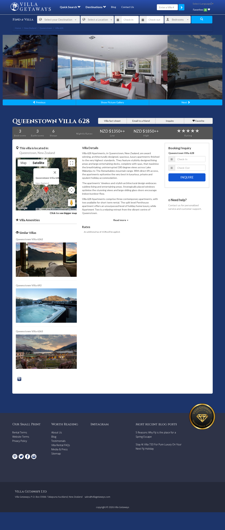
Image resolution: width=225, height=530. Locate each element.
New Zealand (46, 153)
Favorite (199, 120)
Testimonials (58, 441)
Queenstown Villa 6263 (29, 331)
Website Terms (20, 436)
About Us (56, 432)
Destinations (94, 7)
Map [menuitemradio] (24, 163)
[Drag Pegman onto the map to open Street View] (71, 202)
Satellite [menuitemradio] (38, 163)
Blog (113, 6)
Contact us (174, 205)
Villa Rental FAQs (60, 445)
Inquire (170, 120)
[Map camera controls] (71, 190)
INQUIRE (187, 177)
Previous (40, 102)
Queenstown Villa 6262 (29, 239)
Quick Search (69, 7)
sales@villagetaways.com (97, 496)
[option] (113, 67)
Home (18, 28)
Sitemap (56, 453)
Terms (73, 209)
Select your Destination (58, 19)
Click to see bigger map (63, 213)
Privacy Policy (19, 441)
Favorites (199, 9)
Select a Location (97, 19)
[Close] (55, 172)
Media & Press (59, 449)
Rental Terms (19, 432)
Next (185, 102)
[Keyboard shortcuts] (38, 209)
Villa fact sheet (112, 120)
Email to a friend (141, 120)
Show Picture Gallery (112, 102)
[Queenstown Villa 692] (46, 305)
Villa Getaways (121, 507)
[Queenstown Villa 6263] (46, 351)
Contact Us (127, 6)
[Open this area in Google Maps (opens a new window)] (22, 208)
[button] (46, 190)
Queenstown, (28, 153)
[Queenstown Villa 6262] (46, 259)
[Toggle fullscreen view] (71, 162)
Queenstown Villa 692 (28, 285)
